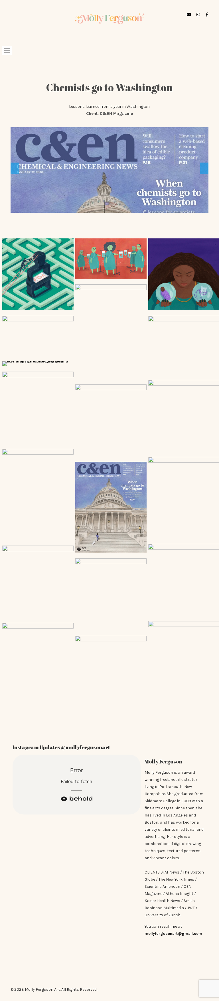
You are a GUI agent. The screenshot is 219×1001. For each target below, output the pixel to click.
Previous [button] (15, 168)
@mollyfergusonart (85, 747)
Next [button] (204, 168)
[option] (109, 170)
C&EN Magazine (116, 113)
